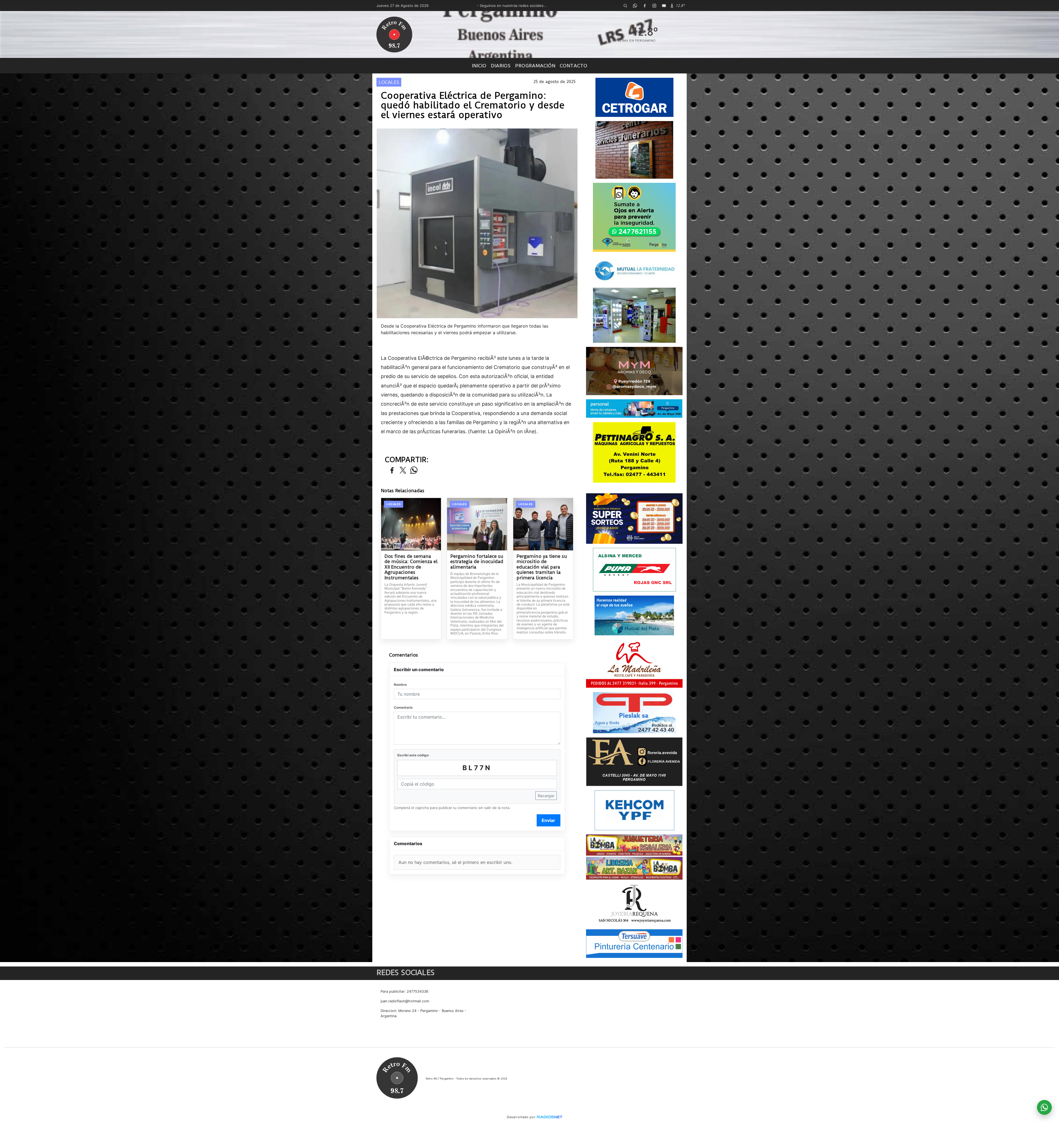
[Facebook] (644, 5)
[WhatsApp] (635, 5)
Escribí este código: (413, 755)
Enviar (548, 820)
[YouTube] (663, 5)
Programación (535, 65)
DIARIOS (501, 65)
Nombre (400, 684)
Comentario (403, 707)
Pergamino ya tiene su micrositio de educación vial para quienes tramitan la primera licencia (542, 567)
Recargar (546, 795)
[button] (625, 5)
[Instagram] (654, 5)
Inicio (479, 65)
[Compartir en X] (403, 470)
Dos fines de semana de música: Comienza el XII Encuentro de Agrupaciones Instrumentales (411, 567)
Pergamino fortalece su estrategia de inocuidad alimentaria (476, 562)
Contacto (573, 65)
